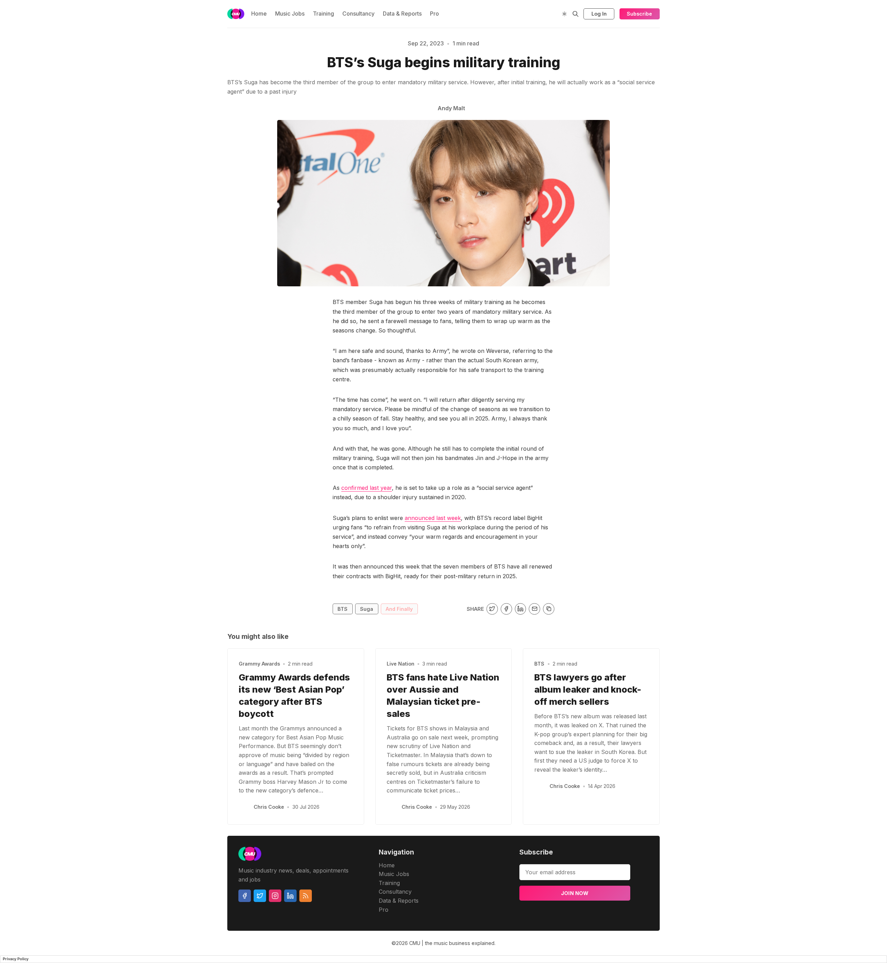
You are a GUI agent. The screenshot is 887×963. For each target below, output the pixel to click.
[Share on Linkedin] (520, 609)
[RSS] (305, 896)
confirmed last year (366, 487)
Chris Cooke (269, 807)
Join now (575, 893)
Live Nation (400, 664)
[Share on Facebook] (506, 609)
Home (259, 13)
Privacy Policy (15, 958)
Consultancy (358, 13)
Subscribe (639, 14)
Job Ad (706, 67)
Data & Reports (402, 13)
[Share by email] (534, 609)
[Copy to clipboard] (548, 609)
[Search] (575, 13)
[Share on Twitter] (492, 609)
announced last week (433, 517)
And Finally (399, 609)
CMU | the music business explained (451, 943)
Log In (599, 14)
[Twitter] (260, 896)
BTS (342, 609)
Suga (366, 609)
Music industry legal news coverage (212, 67)
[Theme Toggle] (564, 13)
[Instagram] (275, 896)
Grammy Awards (259, 664)
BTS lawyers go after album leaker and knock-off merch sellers (587, 689)
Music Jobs (290, 13)
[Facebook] (244, 896)
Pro (434, 13)
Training (323, 13)
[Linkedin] (290, 896)
